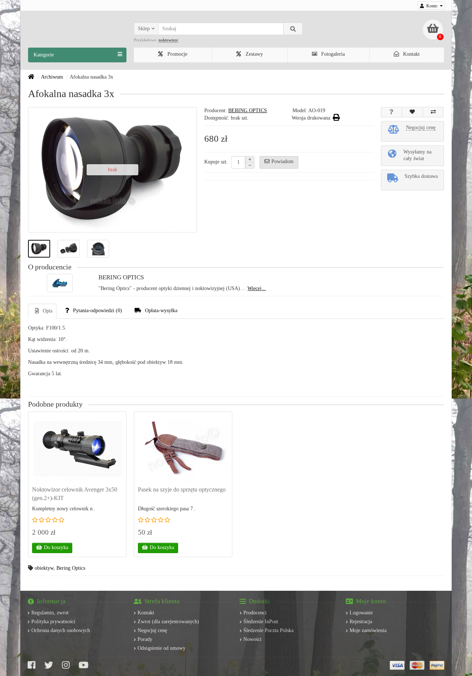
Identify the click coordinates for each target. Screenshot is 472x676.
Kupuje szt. (216, 162)
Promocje (176, 54)
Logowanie (361, 612)
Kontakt (411, 54)
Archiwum (52, 77)
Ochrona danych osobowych (60, 630)
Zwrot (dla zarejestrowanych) (168, 621)
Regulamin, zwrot (50, 612)
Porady (145, 639)
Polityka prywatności (53, 621)
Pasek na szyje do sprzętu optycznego (182, 489)
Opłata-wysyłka (161, 310)
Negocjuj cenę (152, 630)
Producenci (255, 612)
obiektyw (44, 568)
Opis (47, 311)
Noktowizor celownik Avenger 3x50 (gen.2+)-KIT (74, 493)
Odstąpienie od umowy (161, 648)
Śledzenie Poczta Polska (268, 630)
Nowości (252, 639)
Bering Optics (70, 568)
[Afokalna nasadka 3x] (39, 249)
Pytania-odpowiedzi (97, 310)
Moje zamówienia (368, 630)
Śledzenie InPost (260, 621)
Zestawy (253, 54)
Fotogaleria (332, 54)
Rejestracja (361, 621)
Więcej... (256, 288)
